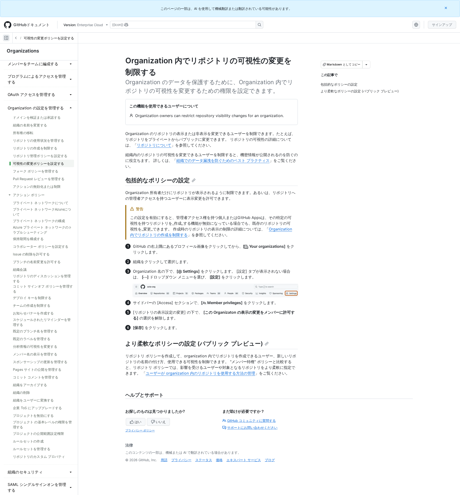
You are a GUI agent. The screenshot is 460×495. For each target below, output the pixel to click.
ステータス (203, 460)
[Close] (446, 8)
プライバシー (181, 460)
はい (138, 422)
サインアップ (442, 25)
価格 (219, 460)
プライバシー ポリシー (140, 430)
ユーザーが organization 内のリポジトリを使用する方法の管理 (200, 373)
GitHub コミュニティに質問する (251, 420)
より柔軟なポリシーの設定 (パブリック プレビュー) (194, 343)
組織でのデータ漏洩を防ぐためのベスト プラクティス (223, 160)
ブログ (270, 460)
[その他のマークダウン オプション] (366, 64)
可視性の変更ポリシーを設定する (49, 38)
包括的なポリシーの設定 (157, 180)
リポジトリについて (154, 145)
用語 (164, 460)
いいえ (161, 422)
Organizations (23, 51)
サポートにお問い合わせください (252, 427)
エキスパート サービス (243, 460)
